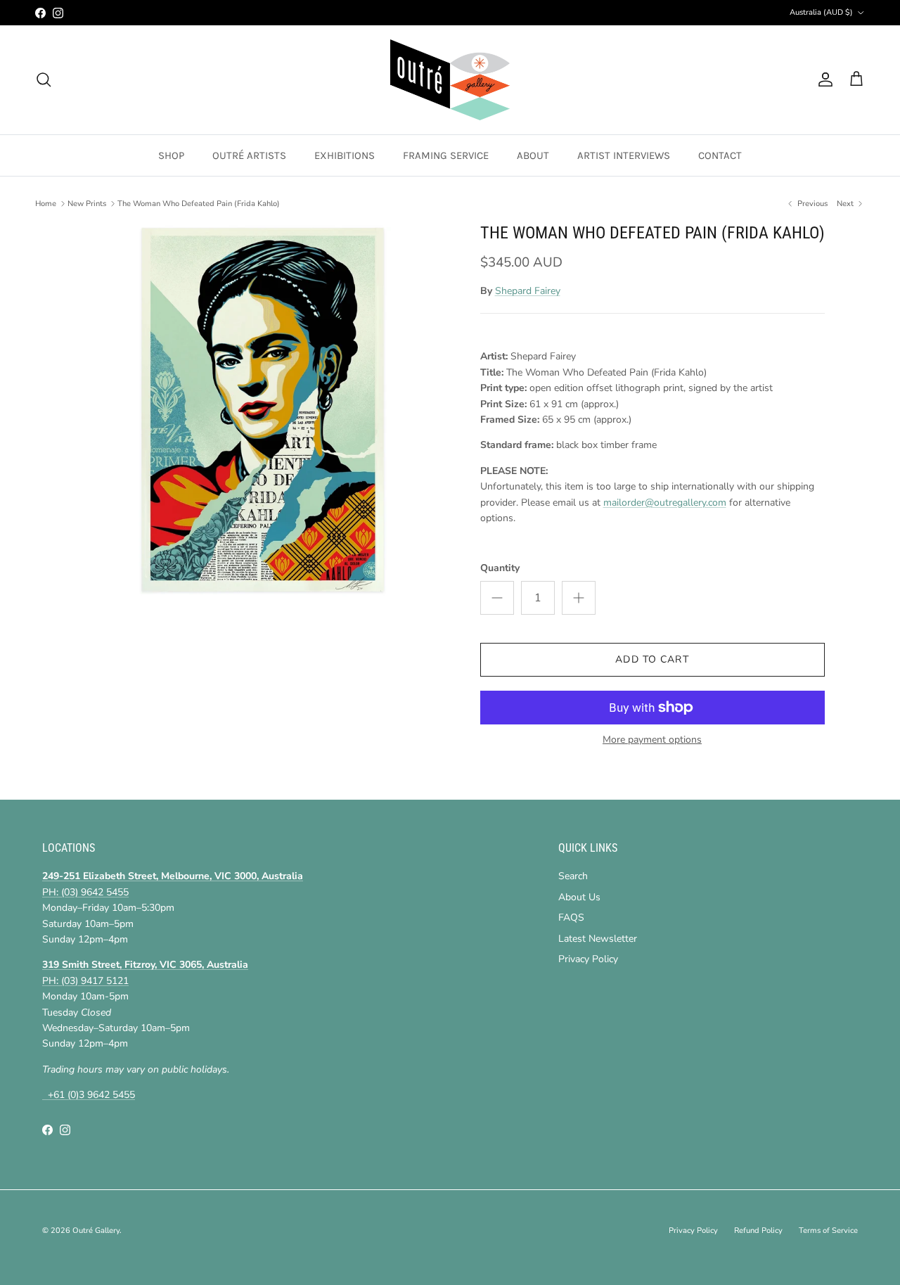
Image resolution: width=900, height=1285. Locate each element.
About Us (579, 897)
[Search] (43, 79)
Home (45, 203)
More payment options (652, 740)
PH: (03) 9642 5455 (85, 892)
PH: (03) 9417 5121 (85, 980)
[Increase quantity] (579, 598)
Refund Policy (758, 1230)
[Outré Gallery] (450, 79)
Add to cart (651, 659)
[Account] (822, 79)
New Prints (87, 203)
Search (573, 876)
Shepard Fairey (527, 291)
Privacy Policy (588, 959)
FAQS (571, 917)
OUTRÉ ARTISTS (249, 155)
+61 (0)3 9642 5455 (88, 1094)
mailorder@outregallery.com (664, 502)
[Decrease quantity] (497, 598)
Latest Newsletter (597, 938)
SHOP (171, 155)
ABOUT (533, 155)
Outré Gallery (96, 1230)
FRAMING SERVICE (446, 155)
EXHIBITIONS (344, 155)
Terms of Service (828, 1230)
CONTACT (720, 155)
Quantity (500, 568)
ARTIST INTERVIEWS (623, 155)
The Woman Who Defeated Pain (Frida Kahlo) (198, 203)
